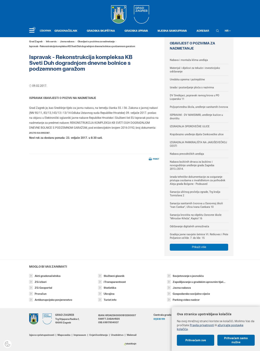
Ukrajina (109, 293)
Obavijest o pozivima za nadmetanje (96, 41)
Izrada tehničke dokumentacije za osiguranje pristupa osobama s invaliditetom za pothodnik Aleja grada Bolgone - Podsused (197, 180)
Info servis (51, 41)
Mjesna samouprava (172, 30)
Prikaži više (199, 247)
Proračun (41, 293)
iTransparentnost (115, 281)
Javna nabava (67, 41)
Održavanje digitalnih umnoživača (189, 226)
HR (227, 30)
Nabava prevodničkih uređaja (187, 153)
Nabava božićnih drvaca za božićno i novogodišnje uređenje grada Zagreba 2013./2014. (192, 165)
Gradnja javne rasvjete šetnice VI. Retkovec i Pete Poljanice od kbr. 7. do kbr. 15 (199, 236)
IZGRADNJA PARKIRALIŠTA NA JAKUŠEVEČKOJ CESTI (198, 144)
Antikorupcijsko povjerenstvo (53, 299)
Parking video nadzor (186, 299)
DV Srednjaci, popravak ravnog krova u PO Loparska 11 (194, 97)
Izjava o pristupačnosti (41, 334)
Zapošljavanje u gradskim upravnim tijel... (199, 281)
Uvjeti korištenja (98, 334)
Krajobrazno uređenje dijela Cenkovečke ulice (197, 134)
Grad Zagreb (36, 41)
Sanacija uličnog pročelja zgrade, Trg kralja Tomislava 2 (195, 193)
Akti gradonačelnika (47, 275)
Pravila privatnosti (202, 325)
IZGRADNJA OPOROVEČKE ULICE (190, 126)
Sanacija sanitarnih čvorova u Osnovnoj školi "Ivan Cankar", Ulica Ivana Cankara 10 (196, 205)
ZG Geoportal (43, 287)
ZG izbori (41, 281)
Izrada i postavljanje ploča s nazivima (192, 87)
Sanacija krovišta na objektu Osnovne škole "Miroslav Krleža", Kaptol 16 (195, 216)
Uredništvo (117, 334)
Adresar (203, 30)
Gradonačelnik (65, 30)
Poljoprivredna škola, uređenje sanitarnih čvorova (199, 107)
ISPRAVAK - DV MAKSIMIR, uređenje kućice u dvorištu (196, 116)
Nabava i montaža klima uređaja (189, 60)
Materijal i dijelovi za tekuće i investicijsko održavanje (195, 69)
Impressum (80, 334)
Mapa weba (63, 334)
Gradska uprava (136, 30)
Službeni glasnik (114, 275)
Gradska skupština (101, 30)
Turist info (110, 299)
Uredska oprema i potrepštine (187, 79)
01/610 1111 (159, 319)
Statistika (110, 287)
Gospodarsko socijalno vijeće (191, 293)
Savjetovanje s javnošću (188, 275)
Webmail (131, 334)
